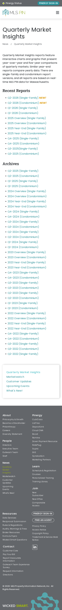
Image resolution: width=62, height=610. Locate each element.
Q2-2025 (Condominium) (23, 176)
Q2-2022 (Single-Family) (23, 354)
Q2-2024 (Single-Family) (23, 232)
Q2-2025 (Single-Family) (23, 171)
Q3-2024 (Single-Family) (23, 222)
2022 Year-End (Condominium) (27, 328)
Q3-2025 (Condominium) (23, 154)
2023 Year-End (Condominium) (27, 267)
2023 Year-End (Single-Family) (27, 262)
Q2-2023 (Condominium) (23, 298)
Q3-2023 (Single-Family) (23, 283)
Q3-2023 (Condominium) (23, 288)
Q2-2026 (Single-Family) (23, 98)
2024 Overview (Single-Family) (27, 191)
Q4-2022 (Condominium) (23, 339)
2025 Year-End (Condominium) (27, 133)
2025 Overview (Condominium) (27, 123)
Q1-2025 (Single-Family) (23, 181)
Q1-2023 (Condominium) (23, 308)
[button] (57, 12)
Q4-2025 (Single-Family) (23, 138)
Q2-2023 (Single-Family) (23, 293)
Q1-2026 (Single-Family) (23, 108)
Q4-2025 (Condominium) (23, 143)
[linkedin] (34, 548)
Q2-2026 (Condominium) (23, 103)
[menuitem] (31, 372)
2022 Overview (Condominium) (27, 318)
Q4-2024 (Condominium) (23, 216)
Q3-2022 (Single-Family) (23, 344)
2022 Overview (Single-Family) (27, 313)
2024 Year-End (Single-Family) (27, 201)
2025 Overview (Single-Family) (27, 118)
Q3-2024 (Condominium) (23, 227)
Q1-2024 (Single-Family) (23, 242)
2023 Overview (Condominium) (27, 257)
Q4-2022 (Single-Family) (23, 333)
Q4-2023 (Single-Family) (23, 272)
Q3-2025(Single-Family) (23, 148)
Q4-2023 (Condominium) (23, 277)
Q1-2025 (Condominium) (23, 186)
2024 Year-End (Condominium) (27, 206)
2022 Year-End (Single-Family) (27, 323)
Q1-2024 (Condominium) (23, 247)
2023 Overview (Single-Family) (27, 252)
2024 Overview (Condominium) (27, 196)
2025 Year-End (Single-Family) (27, 128)
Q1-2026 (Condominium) (23, 113)
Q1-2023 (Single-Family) (23, 303)
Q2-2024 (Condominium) (23, 237)
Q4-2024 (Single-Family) (23, 211)
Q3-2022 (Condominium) (23, 349)
